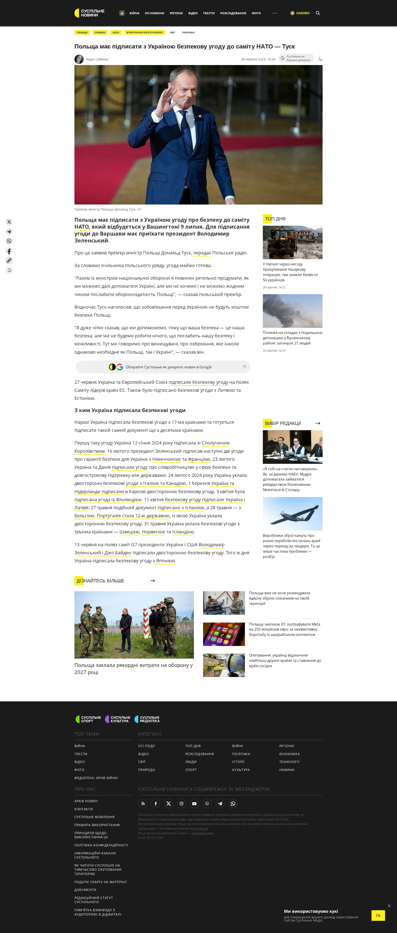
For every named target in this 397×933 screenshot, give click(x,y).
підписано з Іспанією (181, 507)
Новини (287, 770)
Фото (256, 13)
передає (202, 253)
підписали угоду (129, 467)
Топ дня (193, 746)
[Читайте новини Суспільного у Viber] (207, 803)
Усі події (146, 746)
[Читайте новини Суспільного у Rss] (142, 803)
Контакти (83, 809)
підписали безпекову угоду (198, 382)
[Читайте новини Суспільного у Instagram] (181, 803)
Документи (85, 889)
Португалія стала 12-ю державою (133, 515)
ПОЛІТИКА (188, 32)
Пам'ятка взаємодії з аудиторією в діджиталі (97, 912)
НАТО (116, 32)
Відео (193, 13)
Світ (142, 761)
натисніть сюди (202, 833)
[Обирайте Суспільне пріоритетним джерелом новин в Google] (9, 270)
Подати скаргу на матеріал (100, 882)
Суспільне (200, 828)
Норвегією (153, 532)
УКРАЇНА (100, 32)
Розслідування (233, 13)
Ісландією (183, 532)
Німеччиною (166, 459)
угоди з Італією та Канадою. (156, 483)
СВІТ (172, 32)
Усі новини (154, 13)
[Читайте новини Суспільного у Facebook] (155, 803)
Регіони (176, 13)
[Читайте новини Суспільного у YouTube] (194, 803)
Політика (241, 754)
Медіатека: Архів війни (96, 778)
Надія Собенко (97, 59)
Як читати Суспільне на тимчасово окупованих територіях (98, 869)
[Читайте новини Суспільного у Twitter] (168, 803)
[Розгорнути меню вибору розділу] (122, 13)
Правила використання (97, 825)
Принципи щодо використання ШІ (91, 835)
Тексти (209, 13)
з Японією (164, 561)
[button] (9, 222)
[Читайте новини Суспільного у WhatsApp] (233, 803)
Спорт (191, 770)
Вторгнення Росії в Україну (145, 32)
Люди (191, 761)
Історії (238, 761)
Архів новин (86, 801)
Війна (134, 13)
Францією (199, 459)
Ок (378, 915)
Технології (289, 761)
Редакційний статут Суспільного (93, 900)
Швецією (129, 532)
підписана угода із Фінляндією (108, 499)
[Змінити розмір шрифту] (320, 59)
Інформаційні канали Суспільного (95, 855)
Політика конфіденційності (101, 845)
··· (275, 13)
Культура (241, 770)
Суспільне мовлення (94, 817)
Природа (146, 770)
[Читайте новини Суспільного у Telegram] (220, 803)
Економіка (289, 754)
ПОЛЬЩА (82, 32)
